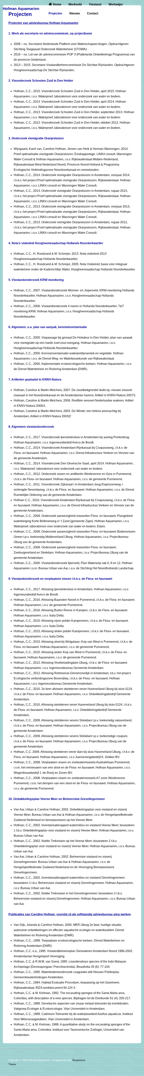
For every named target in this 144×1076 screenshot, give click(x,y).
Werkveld (75, 4)
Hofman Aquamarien (21, 9)
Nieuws (74, 13)
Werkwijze (116, 4)
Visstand (95, 4)
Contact (92, 13)
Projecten (55, 13)
